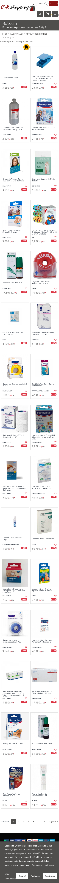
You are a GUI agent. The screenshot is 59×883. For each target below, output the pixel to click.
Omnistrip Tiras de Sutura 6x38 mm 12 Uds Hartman (13, 180)
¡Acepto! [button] (22, 876)
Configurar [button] (50, 876)
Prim (4, 340)
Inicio (5, 34)
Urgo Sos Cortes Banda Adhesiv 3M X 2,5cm (41, 282)
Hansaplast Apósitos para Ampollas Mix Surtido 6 (42, 641)
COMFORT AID (37, 83)
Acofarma (7, 135)
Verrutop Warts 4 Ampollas (43, 539)
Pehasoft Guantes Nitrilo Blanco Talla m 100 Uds (42, 692)
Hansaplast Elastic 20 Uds (12, 744)
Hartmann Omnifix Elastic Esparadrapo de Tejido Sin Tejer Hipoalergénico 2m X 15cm (13, 694)
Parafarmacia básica (40, 391)
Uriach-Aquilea (38, 493)
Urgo (34, 288)
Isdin (34, 545)
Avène (34, 801)
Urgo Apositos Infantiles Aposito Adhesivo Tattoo (42, 590)
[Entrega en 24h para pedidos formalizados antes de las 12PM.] (26, 47)
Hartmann (7, 186)
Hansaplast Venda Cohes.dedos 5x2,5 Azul (12, 641)
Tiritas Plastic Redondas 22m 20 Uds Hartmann (14, 231)
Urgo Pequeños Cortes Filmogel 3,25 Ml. (11, 795)
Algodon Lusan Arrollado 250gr (12, 539)
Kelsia (5, 83)
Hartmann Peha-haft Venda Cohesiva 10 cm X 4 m (43, 334)
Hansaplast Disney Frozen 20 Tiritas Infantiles (43, 129)
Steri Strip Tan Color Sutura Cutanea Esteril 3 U (43, 385)
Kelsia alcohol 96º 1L (11, 78)
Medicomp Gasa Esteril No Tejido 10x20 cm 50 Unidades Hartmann (14, 488)
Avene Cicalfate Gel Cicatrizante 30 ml (40, 795)
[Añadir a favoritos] (26, 83)
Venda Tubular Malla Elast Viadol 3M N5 (13, 334)
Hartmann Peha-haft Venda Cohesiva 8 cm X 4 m (14, 436)
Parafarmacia (16, 34)
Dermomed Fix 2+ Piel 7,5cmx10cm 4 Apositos (41, 487)
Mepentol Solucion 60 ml (42, 744)
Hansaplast (37, 135)
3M (33, 237)
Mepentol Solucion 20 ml (13, 283)
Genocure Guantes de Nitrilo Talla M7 (43, 180)
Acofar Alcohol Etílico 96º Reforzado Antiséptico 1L (13, 129)
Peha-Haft (36, 340)
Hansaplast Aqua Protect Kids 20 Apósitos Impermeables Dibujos (43, 437)
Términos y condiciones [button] (43, 865)
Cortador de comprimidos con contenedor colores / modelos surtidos (42, 78)
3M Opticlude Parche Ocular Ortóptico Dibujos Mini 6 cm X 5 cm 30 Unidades (44, 232)
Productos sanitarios (36, 34)
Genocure (36, 186)
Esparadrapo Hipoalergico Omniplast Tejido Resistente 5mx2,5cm (14, 591)
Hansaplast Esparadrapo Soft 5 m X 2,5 (15, 385)
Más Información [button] (10, 876)
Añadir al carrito (15, 94)
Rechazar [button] (35, 876)
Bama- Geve (7, 288)
